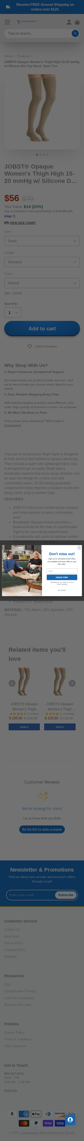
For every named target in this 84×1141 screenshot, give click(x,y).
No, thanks (62, 590)
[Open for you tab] (70, 1120)
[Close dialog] (79, 547)
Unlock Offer (62, 577)
